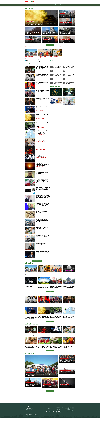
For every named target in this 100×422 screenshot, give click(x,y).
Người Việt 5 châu (27, 293)
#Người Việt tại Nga (30, 56)
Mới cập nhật (29, 64)
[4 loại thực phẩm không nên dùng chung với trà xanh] (30, 230)
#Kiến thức (72, 345)
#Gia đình (33, 345)
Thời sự (27, 294)
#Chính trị (61, 22)
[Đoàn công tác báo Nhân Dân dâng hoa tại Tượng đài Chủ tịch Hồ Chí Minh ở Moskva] (69, 280)
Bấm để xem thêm (50, 291)
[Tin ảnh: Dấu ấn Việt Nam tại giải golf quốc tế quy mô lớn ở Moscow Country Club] (31, 52)
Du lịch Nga (48, 408)
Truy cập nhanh (58, 411)
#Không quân (66, 384)
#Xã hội (37, 141)
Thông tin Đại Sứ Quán (50, 411)
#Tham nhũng (37, 110)
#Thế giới (42, 157)
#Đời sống (37, 134)
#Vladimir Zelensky (38, 111)
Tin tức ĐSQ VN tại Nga (50, 412)
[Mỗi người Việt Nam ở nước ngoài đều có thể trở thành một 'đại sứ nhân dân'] (56, 280)
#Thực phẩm (59, 345)
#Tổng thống (69, 22)
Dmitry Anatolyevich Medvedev (70, 407)
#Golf (26, 56)
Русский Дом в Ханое (59, 409)
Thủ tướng (26, 402)
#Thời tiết (44, 134)
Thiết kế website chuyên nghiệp (31, 414)
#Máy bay (63, 384)
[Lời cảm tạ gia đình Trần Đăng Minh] (69, 268)
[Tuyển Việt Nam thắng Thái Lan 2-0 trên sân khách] (44, 329)
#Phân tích (27, 39)
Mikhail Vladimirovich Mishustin (70, 408)
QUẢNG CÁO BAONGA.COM (58, 86)
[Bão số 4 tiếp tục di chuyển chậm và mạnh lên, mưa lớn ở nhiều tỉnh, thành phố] (69, 310)
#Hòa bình (49, 39)
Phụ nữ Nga (26, 322)
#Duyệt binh (63, 370)
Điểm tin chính (30, 8)
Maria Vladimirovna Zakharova (70, 411)
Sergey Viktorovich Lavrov (69, 409)
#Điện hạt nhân (43, 255)
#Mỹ (42, 166)
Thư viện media (30, 353)
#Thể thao (39, 56)
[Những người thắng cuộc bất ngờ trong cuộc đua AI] (56, 329)
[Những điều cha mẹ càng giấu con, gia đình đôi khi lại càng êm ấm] (31, 340)
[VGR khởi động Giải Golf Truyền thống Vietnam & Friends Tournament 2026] (44, 280)
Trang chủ (27, 7)
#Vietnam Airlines (43, 56)
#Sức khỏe (30, 345)
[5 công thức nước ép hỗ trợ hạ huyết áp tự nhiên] (69, 340)
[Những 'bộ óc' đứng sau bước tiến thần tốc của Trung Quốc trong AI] (30, 77)
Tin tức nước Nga (27, 403)
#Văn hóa (51, 285)
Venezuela (26, 418)
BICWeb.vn (37, 415)
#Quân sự (30, 21)
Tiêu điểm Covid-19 (53, 7)
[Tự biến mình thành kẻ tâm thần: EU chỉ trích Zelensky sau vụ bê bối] (30, 109)
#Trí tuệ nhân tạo (38, 157)
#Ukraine (33, 21)
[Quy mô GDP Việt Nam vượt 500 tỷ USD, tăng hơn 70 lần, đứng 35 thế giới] (30, 222)
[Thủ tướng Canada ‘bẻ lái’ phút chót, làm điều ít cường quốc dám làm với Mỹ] (30, 85)
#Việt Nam (46, 39)
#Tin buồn (26, 285)
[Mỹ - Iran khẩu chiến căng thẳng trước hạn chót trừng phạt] (30, 93)
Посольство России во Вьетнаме (59, 408)
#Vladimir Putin (65, 22)
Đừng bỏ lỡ (64, 7)
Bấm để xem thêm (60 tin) (37, 260)
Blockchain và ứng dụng (41, 7)
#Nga (27, 21)
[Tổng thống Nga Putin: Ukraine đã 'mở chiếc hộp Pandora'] (30, 101)
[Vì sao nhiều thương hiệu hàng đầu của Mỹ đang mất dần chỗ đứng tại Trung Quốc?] (30, 69)
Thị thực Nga (48, 407)
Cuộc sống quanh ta (32, 324)
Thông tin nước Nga (57, 64)
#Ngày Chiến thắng (68, 370)
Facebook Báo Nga (59, 412)
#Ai (45, 157)
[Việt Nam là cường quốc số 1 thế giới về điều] (30, 214)
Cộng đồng (29, 263)
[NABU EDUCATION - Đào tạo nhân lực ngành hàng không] (56, 100)
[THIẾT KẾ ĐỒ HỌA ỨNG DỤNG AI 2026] (56, 92)
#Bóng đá (40, 149)
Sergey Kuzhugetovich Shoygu (70, 410)
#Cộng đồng (39, 57)
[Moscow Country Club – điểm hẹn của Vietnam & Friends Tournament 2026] (56, 52)
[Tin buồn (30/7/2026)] (31, 280)
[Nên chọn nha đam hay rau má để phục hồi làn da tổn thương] (56, 340)
